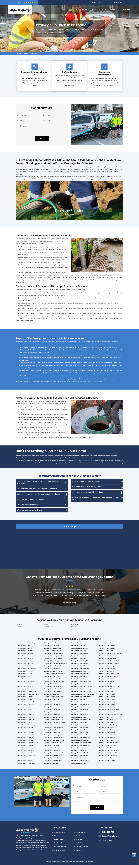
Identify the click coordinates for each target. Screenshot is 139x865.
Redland (19, 626)
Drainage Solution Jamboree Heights (55, 730)
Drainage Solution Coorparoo (25, 750)
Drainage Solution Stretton (107, 679)
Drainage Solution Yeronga (107, 758)
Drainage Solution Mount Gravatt (81, 691)
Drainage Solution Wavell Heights (109, 725)
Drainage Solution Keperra (52, 755)
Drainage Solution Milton (78, 671)
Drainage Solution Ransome (79, 747)
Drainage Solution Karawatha (52, 742)
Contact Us (125, 10)
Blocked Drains (58, 839)
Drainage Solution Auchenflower (26, 668)
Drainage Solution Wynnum (107, 747)
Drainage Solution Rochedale (80, 760)
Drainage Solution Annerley (25, 653)
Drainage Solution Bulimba (24, 707)
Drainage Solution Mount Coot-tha (81, 686)
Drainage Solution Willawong (107, 732)
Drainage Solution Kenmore (52, 750)
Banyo (20, 53)
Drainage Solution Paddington (80, 727)
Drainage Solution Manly (78, 658)
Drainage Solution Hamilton (52, 702)
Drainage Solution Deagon (24, 760)
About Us (115, 10)
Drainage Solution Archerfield (25, 658)
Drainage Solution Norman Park (80, 712)
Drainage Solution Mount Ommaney (82, 696)
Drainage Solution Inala (51, 725)
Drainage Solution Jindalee (52, 732)
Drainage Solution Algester (24, 650)
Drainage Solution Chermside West (27, 742)
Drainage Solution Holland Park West (55, 722)
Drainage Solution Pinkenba (79, 740)
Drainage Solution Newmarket (80, 707)
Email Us (100, 2)
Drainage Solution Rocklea (79, 763)
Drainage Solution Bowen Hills (26, 689)
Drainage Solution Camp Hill (25, 717)
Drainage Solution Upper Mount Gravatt (110, 714)
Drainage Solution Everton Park (53, 666)
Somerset (19, 624)
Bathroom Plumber (59, 836)
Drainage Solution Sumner (107, 681)
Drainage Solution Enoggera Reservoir (55, 663)
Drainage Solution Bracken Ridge (26, 691)
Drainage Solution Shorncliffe (107, 658)
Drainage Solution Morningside (80, 684)
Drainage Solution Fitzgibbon (52, 676)
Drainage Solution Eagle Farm (53, 650)
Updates (105, 10)
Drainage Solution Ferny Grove (53, 671)
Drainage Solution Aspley (24, 666)
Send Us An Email (110, 836)
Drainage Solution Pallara (79, 730)
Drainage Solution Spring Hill (107, 666)
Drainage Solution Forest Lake (53, 679)
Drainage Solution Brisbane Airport (27, 702)
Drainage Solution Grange (52, 694)
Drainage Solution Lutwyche (79, 648)
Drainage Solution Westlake (107, 730)
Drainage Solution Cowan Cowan (26, 755)
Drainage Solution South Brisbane (109, 663)
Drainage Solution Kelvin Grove (53, 747)
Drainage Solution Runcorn (107, 643)
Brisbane (74, 626)
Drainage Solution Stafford (107, 671)
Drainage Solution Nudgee (79, 717)
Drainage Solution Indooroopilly (53, 727)
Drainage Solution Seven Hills (107, 650)
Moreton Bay (75, 624)
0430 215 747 (117, 2)
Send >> (42, 138)
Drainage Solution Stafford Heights (109, 673)
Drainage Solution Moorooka (80, 679)
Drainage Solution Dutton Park (53, 648)
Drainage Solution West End (107, 727)
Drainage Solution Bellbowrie (25, 681)
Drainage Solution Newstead (79, 709)
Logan (46, 624)
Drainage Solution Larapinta (79, 643)
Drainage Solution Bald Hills (25, 671)
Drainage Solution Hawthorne (53, 704)
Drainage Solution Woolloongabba (109, 742)
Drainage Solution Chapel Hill (25, 735)
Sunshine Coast (48, 626)
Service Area (95, 10)
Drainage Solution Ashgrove (25, 663)
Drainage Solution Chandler (25, 732)
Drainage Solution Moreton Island (81, 681)
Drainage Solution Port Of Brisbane (81, 742)
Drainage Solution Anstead (24, 656)
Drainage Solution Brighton (25, 696)
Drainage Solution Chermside (25, 740)
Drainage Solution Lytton (78, 650)
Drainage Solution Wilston (106, 735)
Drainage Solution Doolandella (26, 763)
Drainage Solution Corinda (24, 753)
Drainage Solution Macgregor (80, 653)
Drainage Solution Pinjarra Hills (80, 737)
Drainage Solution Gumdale (52, 699)
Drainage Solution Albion (24, 645)
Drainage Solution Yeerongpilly (108, 755)
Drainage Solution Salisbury (107, 645)
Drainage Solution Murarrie (79, 699)
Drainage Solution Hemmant (52, 709)
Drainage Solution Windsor (107, 737)
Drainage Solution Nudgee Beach (81, 719)
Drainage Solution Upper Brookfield (109, 709)
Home (76, 10)
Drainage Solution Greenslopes (53, 696)
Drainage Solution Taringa (106, 691)
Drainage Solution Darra (24, 758)
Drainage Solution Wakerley (107, 722)
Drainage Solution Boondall (25, 686)
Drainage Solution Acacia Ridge (26, 643)
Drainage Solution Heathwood (53, 707)
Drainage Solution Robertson (80, 758)
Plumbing (84, 10)
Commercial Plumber (82, 846)
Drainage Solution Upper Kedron (108, 712)
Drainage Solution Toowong (107, 707)
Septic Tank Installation (82, 843)
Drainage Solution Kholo (51, 758)
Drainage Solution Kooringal (52, 760)
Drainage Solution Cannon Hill (26, 719)
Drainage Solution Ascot (24, 661)
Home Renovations (59, 850)
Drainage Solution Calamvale (25, 714)
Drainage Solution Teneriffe (107, 696)
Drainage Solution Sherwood (107, 656)
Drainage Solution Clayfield (25, 745)
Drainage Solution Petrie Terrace (81, 735)
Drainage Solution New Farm (80, 704)
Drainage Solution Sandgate (107, 648)
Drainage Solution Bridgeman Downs (28, 694)
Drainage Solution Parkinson (79, 732)
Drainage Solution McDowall (79, 666)
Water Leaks (79, 839)
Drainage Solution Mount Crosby (81, 689)
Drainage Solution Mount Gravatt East (82, 694)
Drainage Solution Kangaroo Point (54, 737)
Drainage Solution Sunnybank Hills (109, 686)
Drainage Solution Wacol (106, 719)
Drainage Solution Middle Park (80, 668)
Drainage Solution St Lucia (107, 668)
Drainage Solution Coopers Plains (27, 747)
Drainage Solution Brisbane (25, 699)
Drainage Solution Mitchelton (80, 673)
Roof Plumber (80, 836)
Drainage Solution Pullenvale (80, 745)
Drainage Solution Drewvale (52, 643)
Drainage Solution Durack (51, 645)
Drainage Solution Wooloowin (107, 745)
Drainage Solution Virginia (106, 717)
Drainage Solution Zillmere (107, 760)
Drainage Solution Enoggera (52, 661)
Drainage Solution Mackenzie (80, 656)
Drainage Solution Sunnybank (107, 684)
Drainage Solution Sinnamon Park (109, 661)
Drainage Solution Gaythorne (52, 684)
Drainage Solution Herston (52, 714)
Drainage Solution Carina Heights (26, 725)
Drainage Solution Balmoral (25, 673)
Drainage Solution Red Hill (79, 750)
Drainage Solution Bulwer (24, 709)
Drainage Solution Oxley (78, 725)
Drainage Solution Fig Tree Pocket (54, 673)
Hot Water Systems (59, 832)
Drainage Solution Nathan (79, 702)
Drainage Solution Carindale (25, 727)
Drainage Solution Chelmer (25, 737)
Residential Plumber (60, 846)
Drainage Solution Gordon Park (53, 689)
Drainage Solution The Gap (107, 702)
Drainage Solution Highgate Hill (53, 717)
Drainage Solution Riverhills (79, 755)
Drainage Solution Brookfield (25, 704)
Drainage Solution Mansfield (79, 663)
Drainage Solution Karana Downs (54, 740)
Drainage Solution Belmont (25, 684)
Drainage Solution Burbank (25, 712)
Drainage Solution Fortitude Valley (54, 681)
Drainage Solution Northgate (79, 714)
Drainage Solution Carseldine (25, 730)
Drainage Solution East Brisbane (53, 653)
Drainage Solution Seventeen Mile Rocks (111, 653)
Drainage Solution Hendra (51, 712)
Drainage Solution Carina (24, 722)
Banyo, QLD (107, 840)
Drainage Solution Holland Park (53, 719)
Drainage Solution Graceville (52, 691)
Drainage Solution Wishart (106, 740)
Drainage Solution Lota (78, 645)
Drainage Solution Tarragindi (107, 694)
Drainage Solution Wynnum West (108, 753)
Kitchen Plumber (80, 832)
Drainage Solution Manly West (80, 661)
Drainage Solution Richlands (79, 753)
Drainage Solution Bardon (24, 679)
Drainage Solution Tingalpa (107, 704)
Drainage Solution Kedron (51, 745)
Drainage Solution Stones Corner (108, 676)
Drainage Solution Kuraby (51, 763)
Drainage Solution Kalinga (51, 735)
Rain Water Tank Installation (62, 843)
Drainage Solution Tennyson (107, 699)
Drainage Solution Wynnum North (109, 750)
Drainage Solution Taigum (106, 689)
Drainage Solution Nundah (79, 722)
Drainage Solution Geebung (52, 686)
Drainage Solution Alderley (24, 648)
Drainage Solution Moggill (79, 676)
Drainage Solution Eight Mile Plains (54, 656)
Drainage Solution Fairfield (52, 668)
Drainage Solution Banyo (31, 53)
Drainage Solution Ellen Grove (53, 658)
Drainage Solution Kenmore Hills (53, 753)
